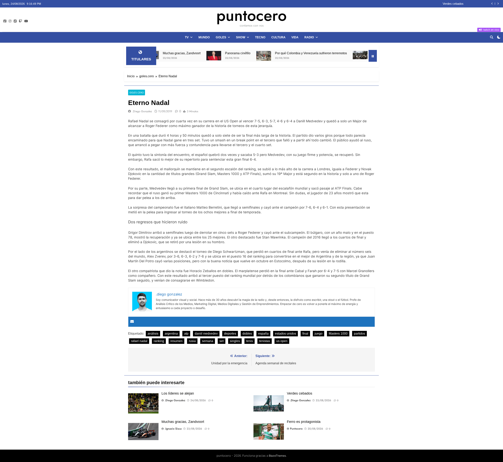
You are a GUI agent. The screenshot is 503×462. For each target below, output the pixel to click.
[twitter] (15, 21)
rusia (192, 341)
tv (187, 37)
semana (207, 341)
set (221, 341)
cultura (278, 37)
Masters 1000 (338, 333)
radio (309, 37)
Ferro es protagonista (303, 422)
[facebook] (4, 21)
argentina (171, 333)
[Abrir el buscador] (491, 37)
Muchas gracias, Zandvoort (162, 53)
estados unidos (285, 333)
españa (263, 333)
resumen (176, 341)
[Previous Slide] (492, 3)
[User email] (132, 322)
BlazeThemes (277, 455)
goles (221, 37)
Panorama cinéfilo (218, 53)
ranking (159, 341)
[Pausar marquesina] (373, 56)
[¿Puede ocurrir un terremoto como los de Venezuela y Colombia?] (340, 55)
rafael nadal (139, 341)
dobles (247, 333)
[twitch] (20, 21)
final (305, 333)
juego (318, 333)
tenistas (264, 341)
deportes (230, 333)
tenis (249, 341)
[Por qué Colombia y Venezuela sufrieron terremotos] (244, 56)
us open (281, 341)
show (240, 37)
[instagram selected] (10, 21)
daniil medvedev (206, 333)
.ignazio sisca (173, 429)
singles (235, 341)
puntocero (251, 15)
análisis (153, 333)
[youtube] (26, 21)
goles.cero (136, 92)
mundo (204, 37)
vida (294, 37)
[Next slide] (498, 3)
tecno (260, 37)
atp (186, 333)
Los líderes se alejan (178, 393)
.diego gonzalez (142, 111)
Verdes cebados (453, 3)
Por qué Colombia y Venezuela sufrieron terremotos (292, 53)
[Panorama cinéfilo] (194, 55)
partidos (359, 333)
